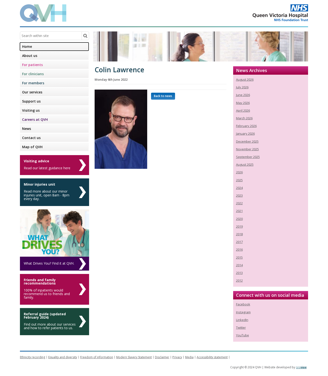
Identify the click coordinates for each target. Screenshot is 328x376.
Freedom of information (96, 357)
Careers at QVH (35, 119)
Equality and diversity (62, 357)
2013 (239, 273)
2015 (239, 257)
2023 (239, 195)
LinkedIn (242, 320)
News (26, 128)
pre (301, 367)
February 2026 (246, 126)
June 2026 (243, 95)
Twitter (241, 327)
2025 (239, 180)
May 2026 (243, 103)
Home (27, 46)
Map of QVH (32, 147)
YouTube (242, 335)
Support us (31, 101)
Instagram (243, 312)
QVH (43, 13)
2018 (239, 234)
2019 (239, 226)
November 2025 (247, 149)
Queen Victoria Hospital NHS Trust (261, 12)
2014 (239, 265)
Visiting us (31, 110)
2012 (239, 280)
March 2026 (244, 118)
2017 (239, 242)
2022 (239, 203)
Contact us (31, 137)
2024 (239, 188)
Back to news (163, 96)
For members (33, 83)
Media (189, 357)
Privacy (177, 357)
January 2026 (245, 133)
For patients (32, 64)
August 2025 (245, 164)
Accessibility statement (212, 357)
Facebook (243, 304)
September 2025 (248, 157)
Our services (32, 92)
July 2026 (242, 87)
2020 (239, 219)
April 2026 (243, 110)
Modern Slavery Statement (134, 357)
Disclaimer (162, 357)
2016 (239, 249)
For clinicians (33, 74)
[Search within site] (85, 36)
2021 (239, 211)
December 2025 (247, 141)
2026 (239, 172)
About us (29, 55)
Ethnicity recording (32, 357)
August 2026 (245, 79)
